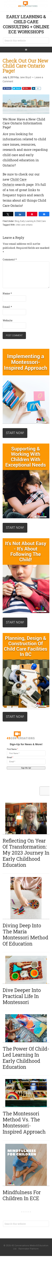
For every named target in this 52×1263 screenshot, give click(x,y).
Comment (10, 259)
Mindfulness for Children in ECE (22, 1195)
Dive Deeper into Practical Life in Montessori (22, 996)
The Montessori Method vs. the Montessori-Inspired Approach (24, 1122)
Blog (17, 221)
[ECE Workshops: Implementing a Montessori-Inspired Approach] (26, 386)
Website (7, 320)
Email (7, 307)
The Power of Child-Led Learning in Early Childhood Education (26, 1057)
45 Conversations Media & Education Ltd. (26, 4)
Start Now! (15, 433)
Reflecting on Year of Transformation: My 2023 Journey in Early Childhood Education (26, 852)
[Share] (33, 88)
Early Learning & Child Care (33, 221)
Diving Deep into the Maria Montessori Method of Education (25, 934)
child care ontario (24, 224)
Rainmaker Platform (29, 1249)
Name (7, 293)
